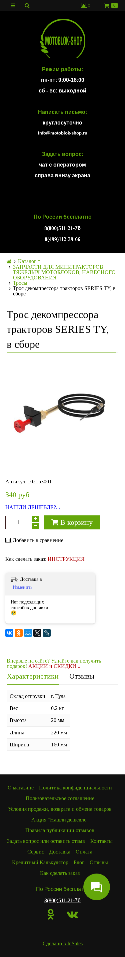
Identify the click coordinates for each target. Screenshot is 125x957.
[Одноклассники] (19, 633)
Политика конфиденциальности (75, 787)
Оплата (84, 852)
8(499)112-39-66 (62, 239)
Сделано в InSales (63, 943)
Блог (79, 862)
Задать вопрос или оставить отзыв (46, 841)
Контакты (101, 841)
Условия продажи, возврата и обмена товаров (60, 809)
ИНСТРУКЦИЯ (66, 559)
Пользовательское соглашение (60, 798)
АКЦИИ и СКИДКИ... (54, 666)
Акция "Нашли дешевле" (60, 819)
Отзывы (81, 676)
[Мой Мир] (28, 633)
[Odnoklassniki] (50, 914)
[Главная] (9, 261)
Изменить (22, 587)
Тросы (20, 283)
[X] (37, 633)
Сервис (35, 852)
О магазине (21, 787)
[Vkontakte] (72, 914)
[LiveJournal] (47, 633)
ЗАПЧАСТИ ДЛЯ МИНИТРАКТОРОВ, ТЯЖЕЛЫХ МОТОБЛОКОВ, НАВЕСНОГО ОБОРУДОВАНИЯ (64, 272)
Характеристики (33, 676)
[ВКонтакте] (9, 633)
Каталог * (29, 261)
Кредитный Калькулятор (40, 862)
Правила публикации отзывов (59, 830)
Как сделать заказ (60, 873)
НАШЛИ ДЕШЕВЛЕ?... (32, 507)
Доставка (59, 852)
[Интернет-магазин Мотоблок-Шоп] (62, 39)
